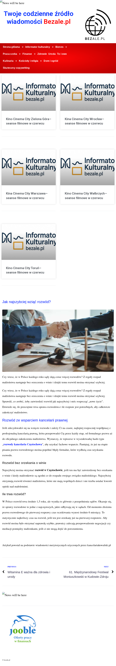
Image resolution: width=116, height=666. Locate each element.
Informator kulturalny (37, 47)
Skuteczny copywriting (16, 68)
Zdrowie (42, 54)
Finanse (27, 54)
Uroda (52, 54)
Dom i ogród (51, 61)
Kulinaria (8, 61)
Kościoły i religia (28, 61)
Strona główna (11, 47)
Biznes (59, 47)
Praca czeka (10, 54)
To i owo (62, 54)
